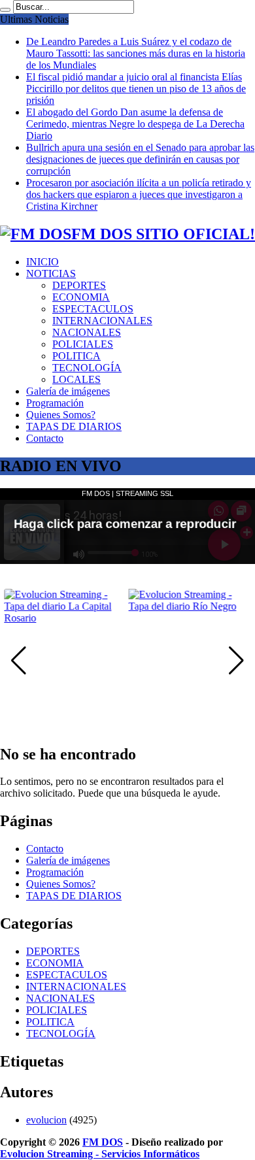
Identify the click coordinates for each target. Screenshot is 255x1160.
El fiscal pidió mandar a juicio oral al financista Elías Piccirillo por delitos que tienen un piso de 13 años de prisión (136, 88)
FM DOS (102, 1142)
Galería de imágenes (68, 391)
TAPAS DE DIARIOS (74, 426)
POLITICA (76, 355)
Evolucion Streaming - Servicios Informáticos (99, 1153)
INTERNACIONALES (102, 320)
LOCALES (76, 379)
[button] (236, 660)
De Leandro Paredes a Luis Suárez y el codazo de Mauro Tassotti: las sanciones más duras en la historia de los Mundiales (135, 53)
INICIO (42, 261)
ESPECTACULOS (92, 308)
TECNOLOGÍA (87, 367)
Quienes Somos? (60, 414)
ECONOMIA (81, 297)
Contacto (44, 438)
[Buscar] (5, 10)
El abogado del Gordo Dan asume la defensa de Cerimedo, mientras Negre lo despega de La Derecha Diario (135, 124)
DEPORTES (79, 285)
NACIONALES (86, 332)
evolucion (46, 1119)
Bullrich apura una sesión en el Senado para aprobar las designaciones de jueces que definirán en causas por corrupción (140, 159)
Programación (55, 402)
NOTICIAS (51, 273)
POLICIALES (82, 344)
